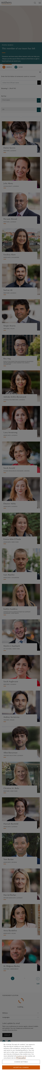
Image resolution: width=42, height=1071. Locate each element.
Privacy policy (21, 1058)
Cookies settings (21, 1062)
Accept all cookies (21, 1067)
